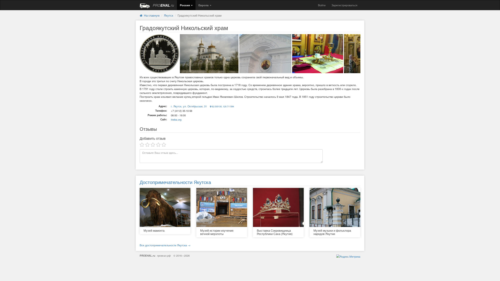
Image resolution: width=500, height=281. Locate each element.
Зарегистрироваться (344, 5)
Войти (322, 5)
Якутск (168, 15)
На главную (151, 15)
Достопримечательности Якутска (175, 182)
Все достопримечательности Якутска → (165, 245)
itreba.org (176, 119)
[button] (186, 5)
